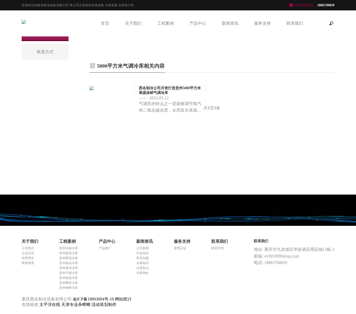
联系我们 (294, 23)
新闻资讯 (230, 23)
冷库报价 (142, 273)
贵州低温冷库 (68, 278)
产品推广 (105, 248)
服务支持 (262, 23)
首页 (105, 23)
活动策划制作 (103, 304)
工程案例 (165, 23)
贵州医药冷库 (68, 253)
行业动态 (142, 253)
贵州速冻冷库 (68, 268)
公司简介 (28, 248)
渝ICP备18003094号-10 (93, 299)
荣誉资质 (28, 263)
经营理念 (28, 258)
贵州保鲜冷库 (68, 288)
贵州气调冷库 (68, 273)
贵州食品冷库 (68, 263)
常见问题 (142, 258)
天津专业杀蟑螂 (76, 304)
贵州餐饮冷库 (68, 283)
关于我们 (133, 23)
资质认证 (180, 248)
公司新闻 (142, 248)
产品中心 (197, 23)
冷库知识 (142, 263)
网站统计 (123, 299)
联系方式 (217, 248)
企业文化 (28, 253)
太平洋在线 (50, 304)
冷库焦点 (142, 268)
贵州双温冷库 (68, 258)
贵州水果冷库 (68, 248)
